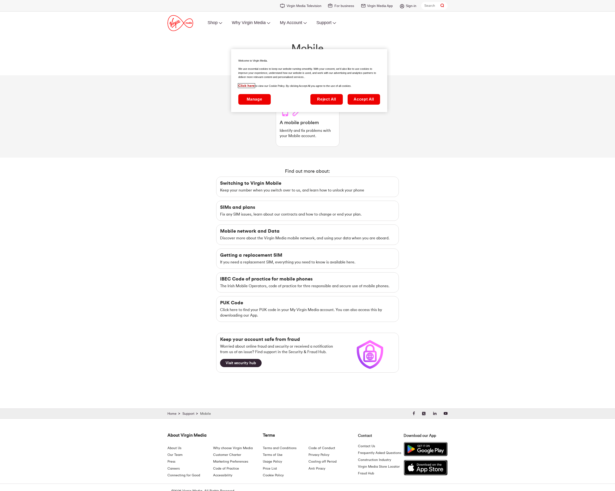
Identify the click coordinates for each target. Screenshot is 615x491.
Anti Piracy (316, 468)
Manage (254, 99)
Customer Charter (227, 455)
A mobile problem (299, 122)
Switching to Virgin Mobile (250, 183)
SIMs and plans (237, 207)
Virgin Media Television (304, 6)
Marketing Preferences (230, 461)
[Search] (442, 6)
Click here (246, 86)
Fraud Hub (366, 473)
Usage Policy (272, 461)
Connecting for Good (183, 475)
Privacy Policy (318, 455)
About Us (174, 448)
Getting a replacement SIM (251, 255)
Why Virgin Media (249, 22)
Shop (213, 22)
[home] (174, 414)
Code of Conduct (321, 448)
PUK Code (231, 302)
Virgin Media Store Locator (379, 466)
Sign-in (411, 6)
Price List (270, 468)
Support (324, 22)
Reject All (326, 99)
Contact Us (366, 446)
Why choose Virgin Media (233, 448)
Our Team (175, 455)
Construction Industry (374, 460)
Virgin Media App (380, 6)
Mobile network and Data (250, 231)
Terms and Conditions (279, 448)
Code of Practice (226, 468)
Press (171, 461)
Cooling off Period (322, 461)
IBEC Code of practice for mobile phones (266, 279)
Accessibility (222, 475)
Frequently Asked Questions (379, 453)
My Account (291, 22)
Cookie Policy (273, 475)
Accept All (364, 99)
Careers (173, 468)
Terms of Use (273, 455)
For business (344, 6)
